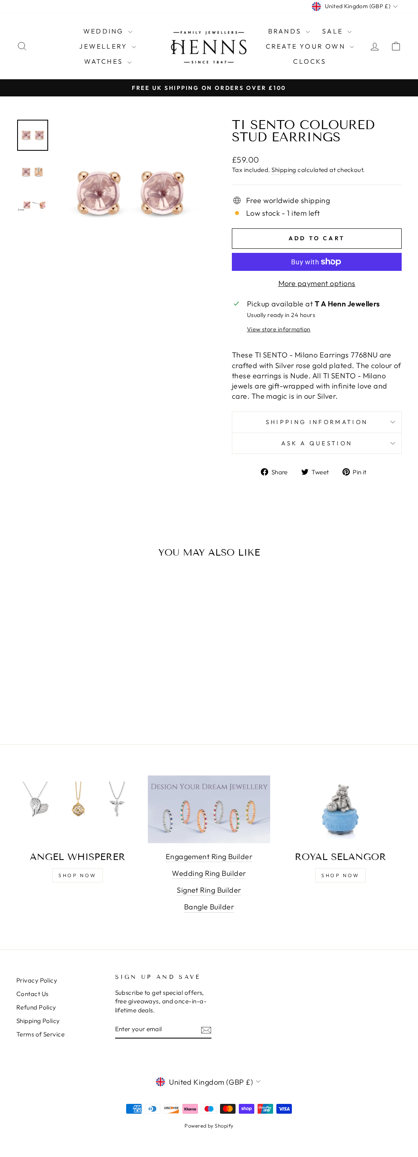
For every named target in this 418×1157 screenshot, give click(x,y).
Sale (333, 31)
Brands (286, 31)
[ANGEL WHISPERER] (77, 809)
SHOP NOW (77, 875)
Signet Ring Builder (209, 890)
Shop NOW (340, 875)
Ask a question (316, 443)
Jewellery (104, 46)
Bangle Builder (209, 906)
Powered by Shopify (209, 1125)
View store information (279, 329)
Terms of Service (40, 1034)
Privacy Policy (36, 980)
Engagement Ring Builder (209, 856)
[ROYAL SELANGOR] (340, 809)
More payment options (317, 283)
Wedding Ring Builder (209, 873)
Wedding (104, 31)
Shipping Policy (38, 1021)
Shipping (283, 170)
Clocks (309, 61)
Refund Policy (36, 1007)
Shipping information (317, 422)
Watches (105, 61)
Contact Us (32, 994)
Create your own (307, 46)
